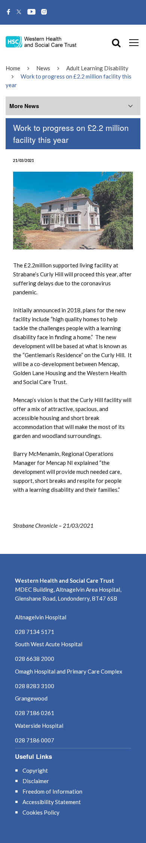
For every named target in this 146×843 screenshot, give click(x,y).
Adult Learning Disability (97, 68)
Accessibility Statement (51, 801)
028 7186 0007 (34, 740)
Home (13, 68)
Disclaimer (35, 781)
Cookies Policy (41, 812)
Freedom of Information (52, 791)
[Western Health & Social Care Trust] (41, 41)
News (43, 68)
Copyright (35, 770)
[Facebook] (8, 12)
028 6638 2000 (34, 658)
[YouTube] (31, 12)
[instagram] (44, 12)
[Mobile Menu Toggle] (134, 42)
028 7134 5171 (34, 631)
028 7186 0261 (34, 712)
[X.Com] (19, 12)
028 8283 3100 (34, 686)
